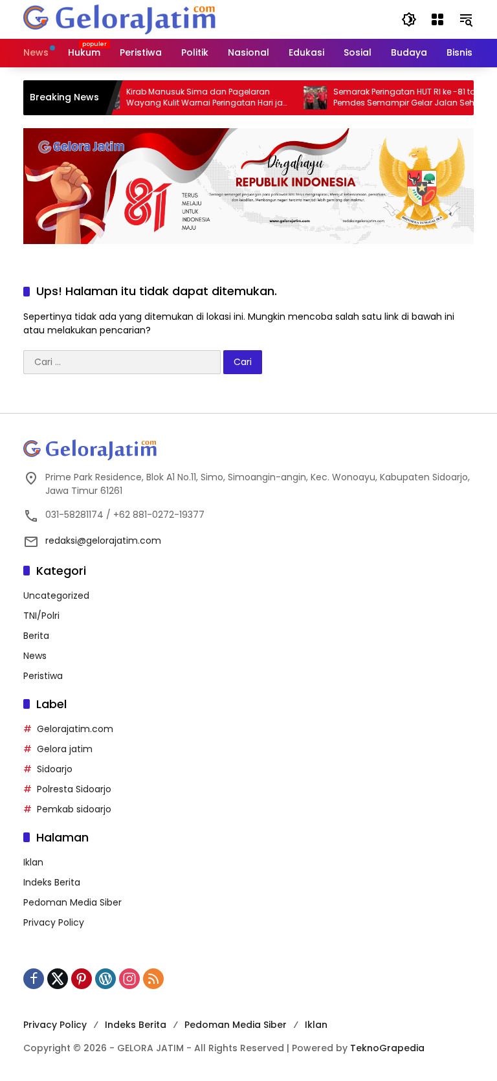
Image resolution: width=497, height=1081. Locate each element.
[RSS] (153, 978)
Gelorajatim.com (75, 728)
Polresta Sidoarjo (74, 789)
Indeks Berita (51, 882)
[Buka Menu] (437, 19)
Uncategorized (56, 595)
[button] (409, 19)
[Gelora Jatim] (120, 18)
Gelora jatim (65, 748)
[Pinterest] (81, 978)
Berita (36, 635)
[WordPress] (105, 978)
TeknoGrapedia (387, 1048)
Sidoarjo (54, 769)
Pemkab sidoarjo (74, 809)
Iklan (33, 862)
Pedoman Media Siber (72, 902)
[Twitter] (57, 978)
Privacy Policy (53, 922)
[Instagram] (129, 978)
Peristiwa (43, 675)
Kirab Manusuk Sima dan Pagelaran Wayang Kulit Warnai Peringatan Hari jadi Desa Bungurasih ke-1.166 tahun (197, 98)
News (35, 655)
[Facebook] (33, 978)
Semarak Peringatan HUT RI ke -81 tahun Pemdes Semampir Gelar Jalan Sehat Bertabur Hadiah (401, 98)
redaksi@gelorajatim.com (103, 540)
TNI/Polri (41, 615)
